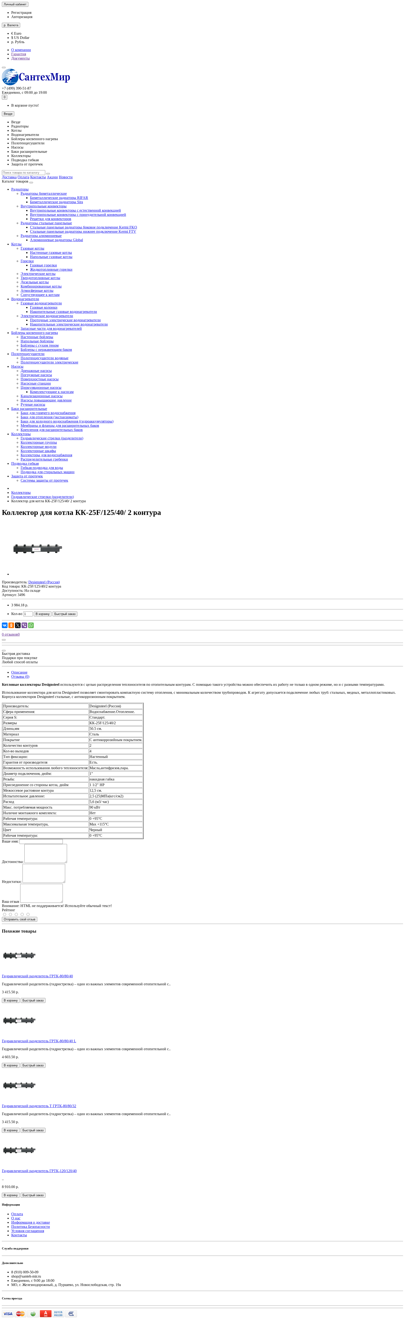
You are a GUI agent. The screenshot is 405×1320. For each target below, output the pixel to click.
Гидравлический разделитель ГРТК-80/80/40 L (39, 1041)
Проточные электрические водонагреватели (65, 320)
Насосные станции (36, 383)
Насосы (17, 366)
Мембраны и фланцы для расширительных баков (60, 426)
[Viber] (24, 625)
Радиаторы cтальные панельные (46, 223)
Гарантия (18, 54)
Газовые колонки (43, 307)
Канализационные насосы (42, 396)
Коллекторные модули (38, 447)
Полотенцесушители (28, 354)
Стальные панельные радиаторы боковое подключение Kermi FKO (83, 227)
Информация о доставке (30, 1222)
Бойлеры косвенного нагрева (34, 333)
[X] (18, 625)
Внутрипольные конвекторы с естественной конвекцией (75, 210)
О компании (21, 50)
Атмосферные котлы (37, 290)
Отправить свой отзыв (19, 919)
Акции (52, 177)
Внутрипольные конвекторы (44, 206)
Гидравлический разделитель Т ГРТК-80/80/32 (39, 1106)
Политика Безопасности (30, 1227)
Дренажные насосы (36, 371)
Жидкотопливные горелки (51, 269)
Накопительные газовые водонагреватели (63, 312)
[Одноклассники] (11, 625)
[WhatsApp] (31, 625)
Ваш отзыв (10, 902)
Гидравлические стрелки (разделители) (52, 438)
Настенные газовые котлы (51, 253)
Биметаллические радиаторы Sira (56, 202)
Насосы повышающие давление (46, 400)
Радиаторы (20, 189)
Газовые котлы (32, 248)
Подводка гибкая (25, 463)
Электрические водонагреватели (47, 316)
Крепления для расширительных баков (52, 430)
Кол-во (16, 614)
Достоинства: (12, 862)
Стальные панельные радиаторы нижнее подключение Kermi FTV (83, 231)
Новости (66, 177)
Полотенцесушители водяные (44, 358)
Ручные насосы (33, 404)
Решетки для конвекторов (50, 219)
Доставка (9, 177)
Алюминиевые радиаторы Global (56, 240)
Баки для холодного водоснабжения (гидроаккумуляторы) (67, 421)
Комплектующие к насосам (52, 392)
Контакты (38, 177)
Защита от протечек (27, 476)
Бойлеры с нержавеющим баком (46, 350)
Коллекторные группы (39, 442)
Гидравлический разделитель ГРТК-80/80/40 (37, 976)
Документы (20, 58)
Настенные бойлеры (37, 337)
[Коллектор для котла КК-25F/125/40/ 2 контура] (38, 574)
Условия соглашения (27, 1231)
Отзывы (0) (20, 677)
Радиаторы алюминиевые (41, 236)
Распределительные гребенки (44, 459)
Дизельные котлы (35, 282)
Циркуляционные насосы (41, 388)
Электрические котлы (38, 274)
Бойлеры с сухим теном (40, 345)
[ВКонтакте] (5, 625)
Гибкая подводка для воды (42, 468)
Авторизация (21, 17)
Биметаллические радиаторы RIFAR (59, 198)
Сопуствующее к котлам (40, 295)
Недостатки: (12, 882)
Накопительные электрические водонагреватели (69, 324)
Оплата (23, 177)
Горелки (27, 261)
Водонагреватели (25, 299)
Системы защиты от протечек (44, 480)
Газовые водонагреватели (41, 303)
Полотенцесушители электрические (49, 362)
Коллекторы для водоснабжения (46, 455)
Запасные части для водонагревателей (51, 328)
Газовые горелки (43, 265)
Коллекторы (21, 434)
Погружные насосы (36, 375)
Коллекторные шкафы (38, 451)
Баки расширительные (29, 409)
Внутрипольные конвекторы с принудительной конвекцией (78, 215)
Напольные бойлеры (37, 341)
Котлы (16, 244)
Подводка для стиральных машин (48, 472)
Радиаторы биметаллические (44, 193)
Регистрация (21, 13)
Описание (19, 672)
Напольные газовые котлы (51, 257)
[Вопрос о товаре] (4, 640)
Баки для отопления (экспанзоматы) (49, 417)
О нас (15, 1218)
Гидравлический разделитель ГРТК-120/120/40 (39, 1171)
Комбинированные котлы (41, 286)
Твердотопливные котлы (40, 278)
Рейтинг (8, 910)
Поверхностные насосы (40, 379)
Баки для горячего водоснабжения (48, 413)
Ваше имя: (10, 841)
